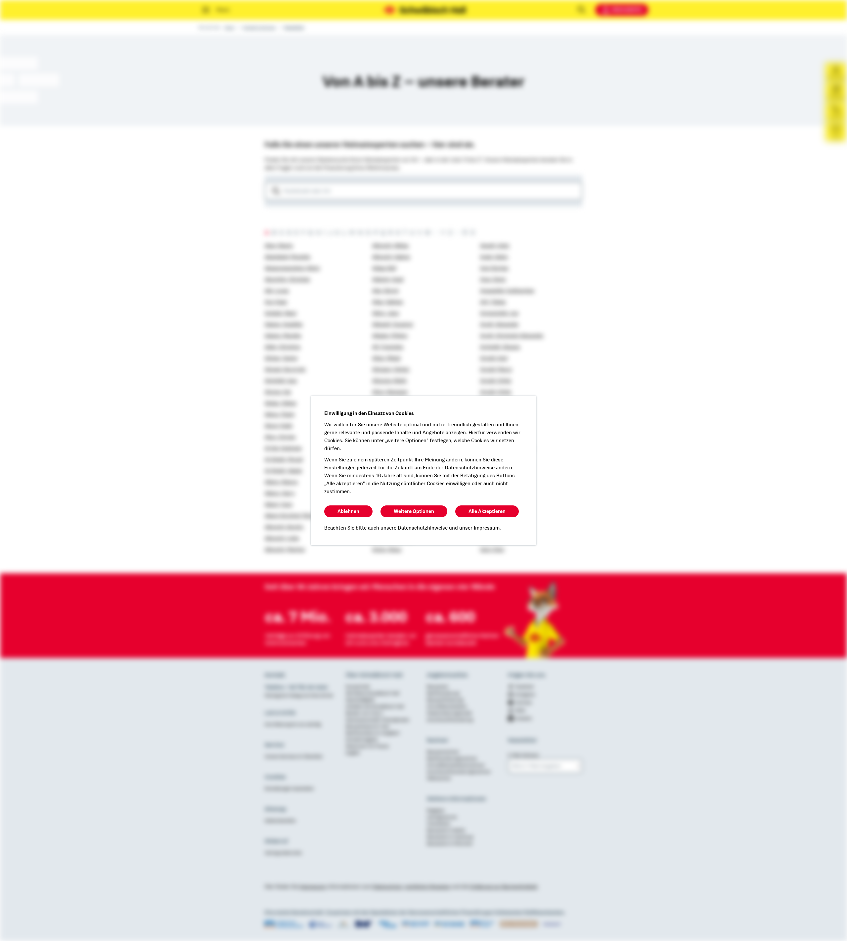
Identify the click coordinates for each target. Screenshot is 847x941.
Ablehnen (348, 511)
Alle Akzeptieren (487, 511)
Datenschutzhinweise (423, 528)
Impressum (487, 528)
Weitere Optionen (414, 511)
